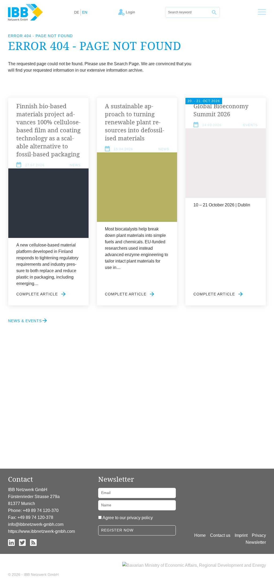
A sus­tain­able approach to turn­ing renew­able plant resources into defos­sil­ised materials (134, 122)
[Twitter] (22, 542)
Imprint (241, 535)
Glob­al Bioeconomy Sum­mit (220, 110)
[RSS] (33, 542)
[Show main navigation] (262, 12)
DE (76, 12)
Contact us (220, 535)
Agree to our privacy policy (127, 517)
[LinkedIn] (11, 542)
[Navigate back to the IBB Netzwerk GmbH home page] (25, 12)
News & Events (25, 321)
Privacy (259, 535)
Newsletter (256, 542)
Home (200, 535)
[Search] (214, 12)
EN (84, 12)
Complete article (37, 294)
